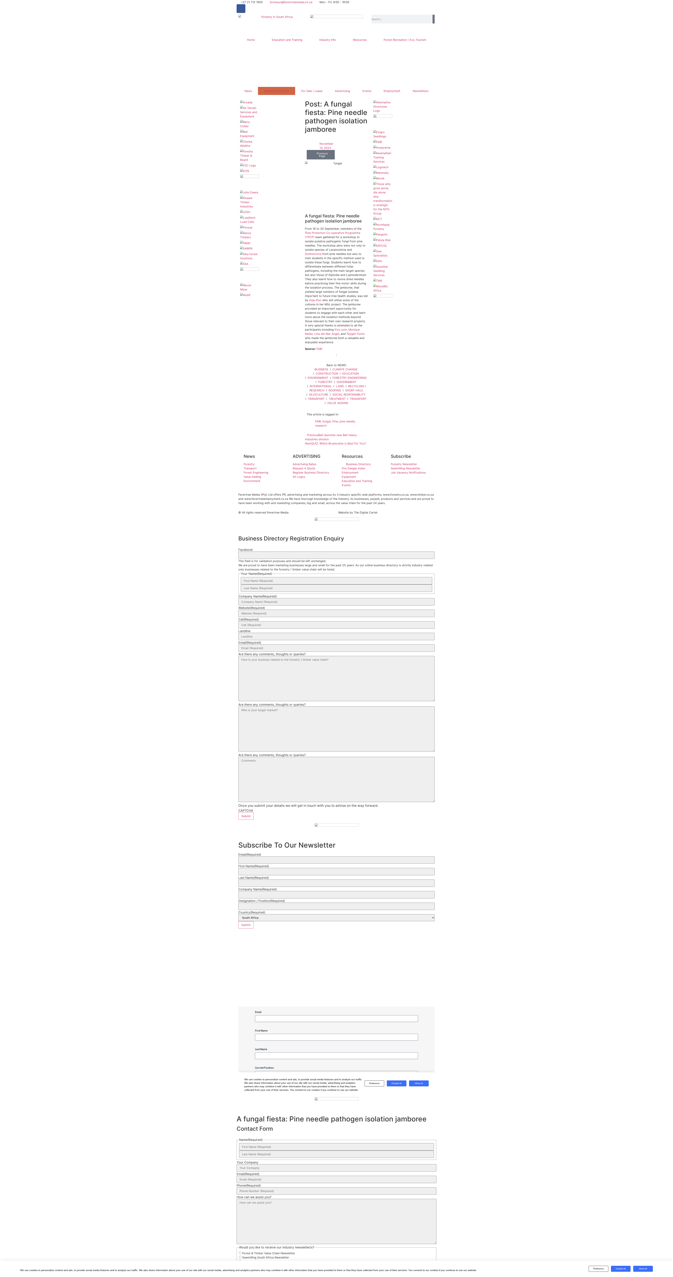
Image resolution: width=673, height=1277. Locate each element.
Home (251, 40)
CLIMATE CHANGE (345, 369)
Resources (360, 40)
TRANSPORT (316, 398)
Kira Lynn (341, 329)
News (248, 91)
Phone (249, 1185)
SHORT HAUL (354, 390)
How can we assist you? (254, 1197)
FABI (319, 349)
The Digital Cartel (365, 512)
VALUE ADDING (337, 403)
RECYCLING (356, 386)
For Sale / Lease (311, 91)
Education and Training (287, 40)
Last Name (253, 877)
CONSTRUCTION (327, 373)
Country (251, 912)
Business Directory (276, 91)
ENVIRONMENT (318, 377)
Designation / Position (261, 900)
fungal (326, 421)
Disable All (621, 1269)
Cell (248, 619)
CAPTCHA (245, 810)
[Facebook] (241, 8)
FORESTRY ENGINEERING (349, 377)
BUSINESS (321, 369)
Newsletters (421, 91)
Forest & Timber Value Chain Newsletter (268, 1253)
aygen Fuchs (356, 333)
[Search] (434, 19)
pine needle (347, 421)
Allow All (643, 1269)
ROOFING (335, 390)
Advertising (342, 91)
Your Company (247, 1162)
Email (249, 642)
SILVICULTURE (318, 394)
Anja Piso (315, 300)
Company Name (257, 596)
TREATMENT (337, 398)
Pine (335, 421)
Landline (244, 631)
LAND (340, 386)
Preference (598, 1269)
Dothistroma (313, 254)
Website (251, 608)
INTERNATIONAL (321, 386)
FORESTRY (325, 382)
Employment (392, 91)
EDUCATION (350, 373)
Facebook (245, 549)
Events (366, 91)
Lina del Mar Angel (326, 333)
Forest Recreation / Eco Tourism (405, 40)
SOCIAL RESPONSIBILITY (349, 394)
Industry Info (327, 40)
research (321, 425)
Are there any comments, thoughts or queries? (272, 654)
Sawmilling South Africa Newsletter (265, 1257)
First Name (253, 866)
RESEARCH (317, 390)
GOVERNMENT (346, 382)
